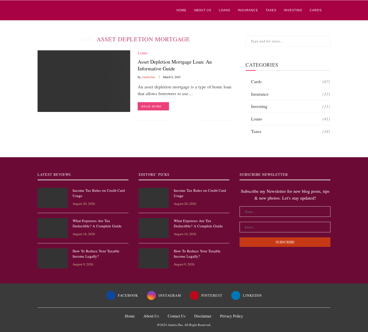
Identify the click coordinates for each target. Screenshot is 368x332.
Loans (224, 10)
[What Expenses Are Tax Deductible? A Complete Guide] (53, 228)
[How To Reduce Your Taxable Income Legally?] (53, 258)
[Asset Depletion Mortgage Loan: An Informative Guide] (84, 81)
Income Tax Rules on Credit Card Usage (99, 193)
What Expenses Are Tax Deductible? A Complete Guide (97, 223)
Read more (151, 106)
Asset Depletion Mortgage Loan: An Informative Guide (175, 65)
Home (181, 10)
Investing (293, 10)
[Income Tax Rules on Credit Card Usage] (53, 198)
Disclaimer (202, 315)
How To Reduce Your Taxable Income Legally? (96, 253)
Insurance (248, 10)
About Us (202, 10)
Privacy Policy (231, 315)
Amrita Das (148, 77)
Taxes (271, 10)
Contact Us (177, 315)
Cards (316, 10)
